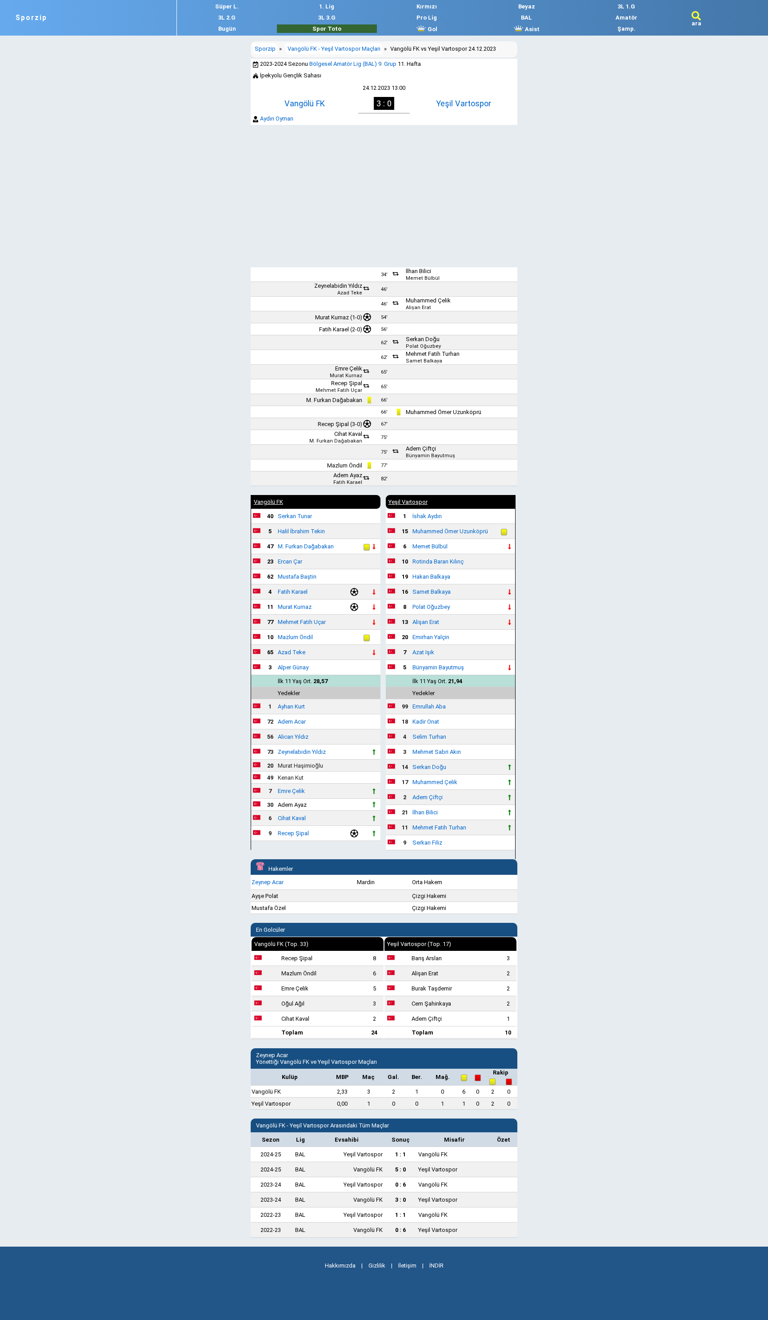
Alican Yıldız (293, 736)
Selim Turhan (429, 736)
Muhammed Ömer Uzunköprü (443, 412)
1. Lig (326, 6)
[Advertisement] (384, 196)
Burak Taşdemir (432, 988)
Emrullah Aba (429, 706)
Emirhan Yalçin (430, 637)
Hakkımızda (340, 1265)
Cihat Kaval (348, 434)
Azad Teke (349, 293)
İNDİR (436, 1265)
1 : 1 (400, 1154)
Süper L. (227, 6)
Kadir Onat (425, 721)
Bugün (227, 28)
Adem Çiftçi (421, 448)
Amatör (626, 17)
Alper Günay (293, 667)
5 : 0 (400, 1169)
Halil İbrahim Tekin (301, 531)
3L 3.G (327, 17)
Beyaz (526, 6)
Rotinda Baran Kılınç (438, 561)
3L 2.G (227, 17)
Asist (532, 29)
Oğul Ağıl (292, 1003)
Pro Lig (426, 17)
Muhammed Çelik (428, 300)
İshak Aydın (427, 516)
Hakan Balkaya (431, 576)
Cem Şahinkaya (431, 1003)
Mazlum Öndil (344, 465)
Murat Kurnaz (332, 317)
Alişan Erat (418, 307)
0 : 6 (400, 1184)
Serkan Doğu (423, 339)
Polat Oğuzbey (423, 346)
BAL (526, 17)
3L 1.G (626, 6)
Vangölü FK (304, 103)
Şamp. (626, 28)
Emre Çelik (348, 368)
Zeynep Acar (268, 882)
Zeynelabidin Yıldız (338, 285)
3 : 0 (400, 1199)
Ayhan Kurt (291, 706)
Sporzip (31, 18)
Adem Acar (292, 721)
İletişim (407, 1265)
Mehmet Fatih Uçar (339, 390)
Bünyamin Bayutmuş (430, 456)
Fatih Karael (334, 329)
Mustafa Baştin (297, 576)
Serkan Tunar (295, 516)
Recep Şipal (346, 383)
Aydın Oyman (276, 118)
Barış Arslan (427, 958)
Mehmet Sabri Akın (436, 752)
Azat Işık (423, 652)
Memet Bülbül (423, 278)
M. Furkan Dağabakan (334, 400)
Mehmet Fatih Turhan (433, 353)
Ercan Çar (290, 561)
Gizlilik (376, 1265)
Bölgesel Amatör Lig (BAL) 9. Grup (352, 63)
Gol (431, 29)
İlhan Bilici (418, 271)
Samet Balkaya (424, 361)
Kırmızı (426, 6)
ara (696, 23)
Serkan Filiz (427, 842)
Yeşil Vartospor (463, 103)
